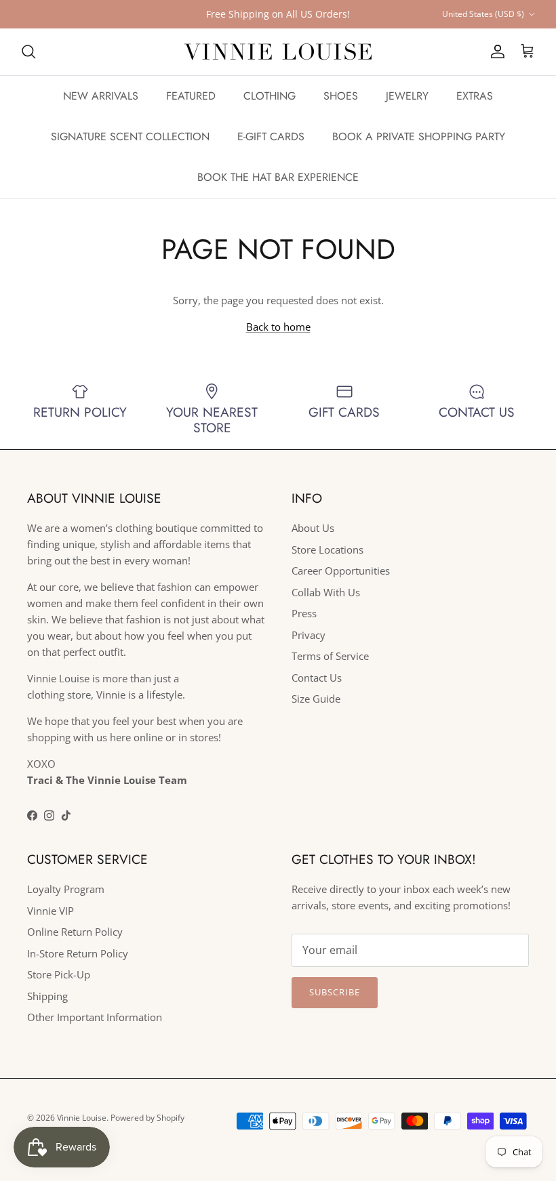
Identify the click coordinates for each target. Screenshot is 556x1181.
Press (304, 613)
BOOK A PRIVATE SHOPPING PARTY (418, 136)
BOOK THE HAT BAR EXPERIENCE (278, 177)
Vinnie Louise (81, 1117)
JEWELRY (407, 96)
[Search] (28, 51)
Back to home (278, 326)
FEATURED (191, 96)
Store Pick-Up (58, 974)
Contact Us (317, 677)
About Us (313, 528)
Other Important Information (94, 1017)
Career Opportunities (341, 570)
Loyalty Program (65, 889)
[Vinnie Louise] (278, 52)
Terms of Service (330, 656)
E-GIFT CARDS (270, 136)
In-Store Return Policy (77, 953)
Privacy (308, 635)
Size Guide (316, 698)
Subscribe (334, 992)
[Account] (495, 51)
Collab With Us (326, 592)
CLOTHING (269, 96)
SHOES (340, 96)
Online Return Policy (75, 931)
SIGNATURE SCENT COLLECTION (130, 136)
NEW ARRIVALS (100, 96)
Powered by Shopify (147, 1117)
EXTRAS (474, 96)
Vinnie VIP (50, 910)
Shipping (47, 996)
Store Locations (327, 549)
